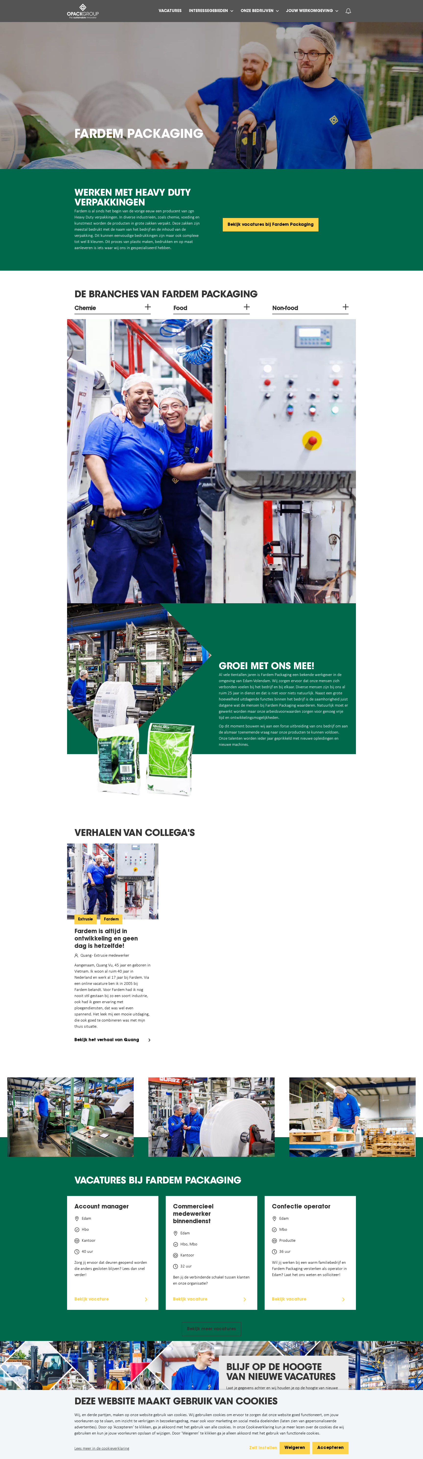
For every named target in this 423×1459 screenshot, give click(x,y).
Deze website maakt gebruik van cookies (175, 1402)
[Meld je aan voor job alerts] (348, 11)
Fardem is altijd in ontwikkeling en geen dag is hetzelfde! (106, 939)
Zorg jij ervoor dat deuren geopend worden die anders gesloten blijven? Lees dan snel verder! (110, 1269)
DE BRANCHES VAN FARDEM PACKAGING (166, 295)
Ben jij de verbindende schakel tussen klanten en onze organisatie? (211, 1280)
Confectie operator (301, 1207)
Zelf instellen (263, 1448)
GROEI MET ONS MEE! (266, 667)
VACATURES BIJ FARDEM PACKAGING (157, 1181)
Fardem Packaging (138, 135)
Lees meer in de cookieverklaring (101, 1449)
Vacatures (170, 11)
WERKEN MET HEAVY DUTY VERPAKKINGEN (132, 198)
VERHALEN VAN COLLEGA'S (134, 833)
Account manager (101, 1207)
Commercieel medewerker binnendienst (193, 1214)
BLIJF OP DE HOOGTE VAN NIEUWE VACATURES (280, 1372)
